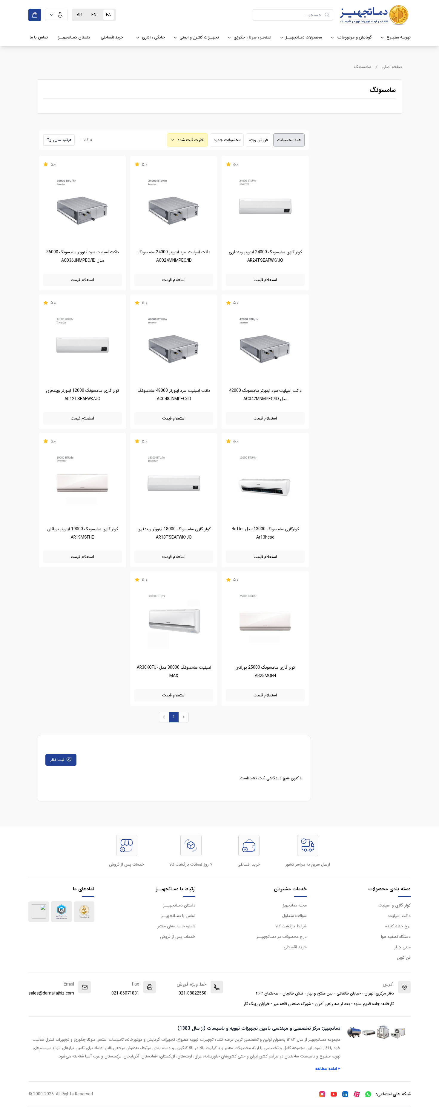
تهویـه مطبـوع (398, 37)
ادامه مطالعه (328, 1069)
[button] (56, 15)
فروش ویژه (258, 140)
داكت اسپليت (399, 915)
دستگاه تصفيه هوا (396, 936)
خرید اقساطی (112, 37)
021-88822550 (192, 993)
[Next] (183, 717)
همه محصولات (289, 140)
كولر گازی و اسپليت (394, 905)
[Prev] (164, 717)
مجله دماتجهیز (295, 905)
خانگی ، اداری (153, 37)
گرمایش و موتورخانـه (354, 37)
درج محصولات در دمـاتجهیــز (282, 936)
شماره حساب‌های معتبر (176, 926)
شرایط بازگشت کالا (291, 926)
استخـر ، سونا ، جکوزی (252, 37)
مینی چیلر (402, 947)
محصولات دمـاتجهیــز (304, 37)
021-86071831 (125, 993)
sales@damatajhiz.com (51, 993)
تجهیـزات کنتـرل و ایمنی (199, 37)
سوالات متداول (294, 915)
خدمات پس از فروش (177, 936)
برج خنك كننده (398, 926)
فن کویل (404, 957)
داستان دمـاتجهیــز (74, 37)
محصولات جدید (227, 140)
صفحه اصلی (392, 67)
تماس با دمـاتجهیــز (178, 915)
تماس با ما (39, 37)
